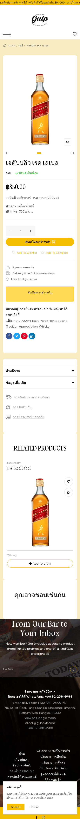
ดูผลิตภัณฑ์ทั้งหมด (53, 774)
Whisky (44, 326)
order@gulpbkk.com (40, 723)
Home (12, 45)
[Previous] (7, 153)
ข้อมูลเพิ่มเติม (16, 382)
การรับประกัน (22, 407)
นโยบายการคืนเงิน (53, 756)
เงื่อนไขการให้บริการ (53, 768)
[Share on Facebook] (9, 336)
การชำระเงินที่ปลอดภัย (28, 417)
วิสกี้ (20, 45)
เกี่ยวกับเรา (22, 759)
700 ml (26, 321)
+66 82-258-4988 (40, 728)
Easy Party (39, 321)
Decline (34, 807)
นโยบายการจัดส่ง (53, 762)
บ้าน (22, 754)
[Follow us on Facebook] (36, 817)
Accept (16, 807)
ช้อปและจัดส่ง (21, 765)
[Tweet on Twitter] (16, 336)
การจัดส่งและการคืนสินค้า (32, 397)
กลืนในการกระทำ (22, 771)
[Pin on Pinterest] (24, 336)
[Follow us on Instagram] (43, 817)
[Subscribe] (73, 669)
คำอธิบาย (13, 371)
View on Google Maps (40, 718)
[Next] (72, 153)
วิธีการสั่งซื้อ (53, 780)
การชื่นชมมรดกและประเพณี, (40, 309)
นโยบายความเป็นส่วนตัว (53, 751)
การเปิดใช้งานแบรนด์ (22, 777)
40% (17, 321)
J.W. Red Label (19, 468)
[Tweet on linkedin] (32, 336)
